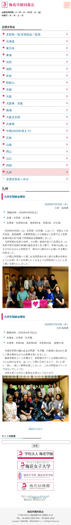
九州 (9, 172)
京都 (9, 89)
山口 (9, 158)
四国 (9, 165)
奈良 (9, 75)
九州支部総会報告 (14, 196)
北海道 (10, 41)
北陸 (9, 62)
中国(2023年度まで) (18, 131)
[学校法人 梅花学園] (36, 459)
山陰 (9, 144)
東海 (9, 55)
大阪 (9, 96)
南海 (9, 110)
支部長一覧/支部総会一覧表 (23, 34)
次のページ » (35, 428)
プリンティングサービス (39, 496)
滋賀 (9, 69)
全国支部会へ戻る (17, 179)
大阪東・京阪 (14, 103)
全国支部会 (8, 27)
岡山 (9, 151)
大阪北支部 (13, 117)
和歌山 (10, 82)
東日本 (10, 48)
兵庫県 (10, 124)
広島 (9, 137)
